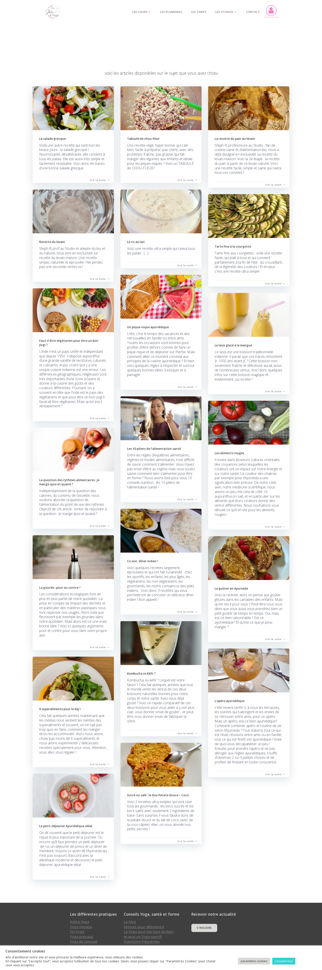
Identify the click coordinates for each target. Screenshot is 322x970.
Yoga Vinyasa (81, 926)
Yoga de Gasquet (83, 941)
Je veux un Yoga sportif (143, 936)
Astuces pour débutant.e (144, 926)
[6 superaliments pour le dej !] (73, 678)
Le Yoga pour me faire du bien (148, 931)
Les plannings (171, 12)
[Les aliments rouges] (248, 422)
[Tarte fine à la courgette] (248, 215)
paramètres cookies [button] (254, 961)
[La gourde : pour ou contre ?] (73, 557)
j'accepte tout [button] (284, 961)
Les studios (224, 12)
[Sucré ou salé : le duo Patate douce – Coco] (161, 764)
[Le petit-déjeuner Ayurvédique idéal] (73, 795)
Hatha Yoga (79, 921)
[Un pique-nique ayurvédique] (161, 296)
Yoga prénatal (81, 936)
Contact (253, 12)
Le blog (130, 921)
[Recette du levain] (73, 211)
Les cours (139, 12)
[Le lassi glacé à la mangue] (248, 314)
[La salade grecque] (73, 108)
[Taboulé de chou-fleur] (161, 108)
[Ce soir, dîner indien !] (161, 530)
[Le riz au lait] (161, 211)
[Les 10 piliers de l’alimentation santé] (161, 418)
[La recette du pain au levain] (248, 108)
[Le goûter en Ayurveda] (248, 557)
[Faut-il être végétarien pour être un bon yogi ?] (73, 310)
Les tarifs (198, 12)
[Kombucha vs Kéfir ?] (161, 642)
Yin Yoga (77, 931)
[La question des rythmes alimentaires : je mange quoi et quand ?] (73, 449)
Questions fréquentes (142, 941)
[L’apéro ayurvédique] (248, 670)
